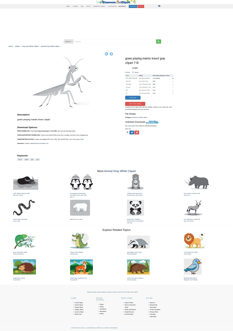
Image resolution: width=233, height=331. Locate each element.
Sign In (141, 6)
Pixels (141, 75)
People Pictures (129, 312)
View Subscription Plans (76, 139)
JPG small (128, 87)
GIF (126, 93)
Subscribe (133, 6)
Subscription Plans (133, 126)
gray (32, 159)
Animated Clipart (99, 6)
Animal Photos (129, 314)
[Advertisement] (116, 23)
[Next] (111, 53)
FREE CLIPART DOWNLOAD (131, 78)
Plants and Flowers (130, 309)
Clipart (75, 6)
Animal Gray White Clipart (50, 46)
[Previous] (106, 53)
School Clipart (79, 302)
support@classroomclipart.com (39, 143)
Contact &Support (155, 309)
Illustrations (103, 311)
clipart (26, 159)
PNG (82, 6)
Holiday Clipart (79, 309)
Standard (136, 72)
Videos (102, 313)
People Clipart (79, 307)
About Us (152, 302)
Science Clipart (79, 312)
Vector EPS (128, 81)
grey (37, 159)
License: (127, 72)
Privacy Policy (154, 312)
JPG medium (128, 84)
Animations (103, 309)
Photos (102, 306)
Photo (88, 6)
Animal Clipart (79, 305)
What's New (78, 314)
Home (68, 6)
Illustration (112, 6)
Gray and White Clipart (30, 46)
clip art (20, 159)
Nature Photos (129, 302)
